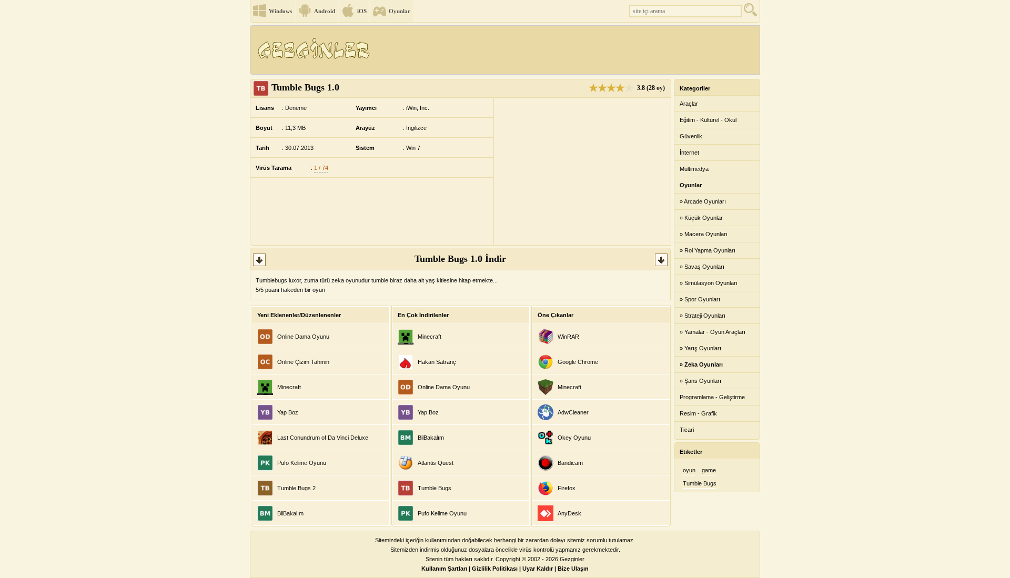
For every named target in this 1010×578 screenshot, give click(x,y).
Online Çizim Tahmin (303, 362)
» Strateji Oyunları (702, 315)
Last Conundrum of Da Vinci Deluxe (322, 437)
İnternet (689, 152)
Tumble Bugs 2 (296, 488)
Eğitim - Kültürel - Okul (708, 120)
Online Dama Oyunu (303, 336)
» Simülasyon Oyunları (709, 283)
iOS (362, 11)
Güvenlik (691, 136)
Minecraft (289, 387)
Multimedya (694, 169)
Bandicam (570, 463)
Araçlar (689, 103)
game (709, 470)
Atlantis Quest (435, 463)
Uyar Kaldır (537, 568)
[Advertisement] (567, 50)
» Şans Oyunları (700, 381)
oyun (689, 470)
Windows (280, 11)
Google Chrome (578, 362)
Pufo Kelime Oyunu (301, 463)
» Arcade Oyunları (703, 201)
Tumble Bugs (434, 488)
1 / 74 (321, 168)
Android (324, 11)
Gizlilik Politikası (495, 568)
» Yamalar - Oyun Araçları (712, 332)
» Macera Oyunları (704, 234)
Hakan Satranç (437, 362)
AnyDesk (569, 513)
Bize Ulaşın (573, 568)
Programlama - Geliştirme (712, 397)
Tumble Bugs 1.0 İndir (460, 258)
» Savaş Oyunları (702, 266)
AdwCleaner (573, 412)
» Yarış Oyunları (700, 348)
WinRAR (568, 336)
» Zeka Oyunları (701, 364)
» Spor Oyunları (700, 299)
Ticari (687, 430)
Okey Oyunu (574, 437)
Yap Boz (287, 412)
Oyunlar (399, 11)
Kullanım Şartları (444, 568)
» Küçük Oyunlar (701, 218)
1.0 (305, 87)
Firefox (566, 488)
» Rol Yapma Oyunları (707, 250)
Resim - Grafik (698, 413)
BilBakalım (290, 513)
